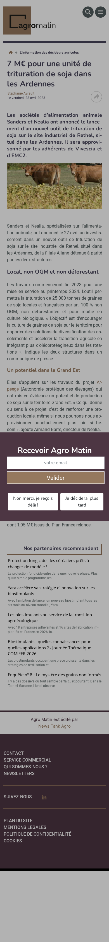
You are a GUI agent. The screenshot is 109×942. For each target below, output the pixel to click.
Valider (56, 478)
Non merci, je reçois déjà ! (33, 501)
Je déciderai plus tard (81, 501)
